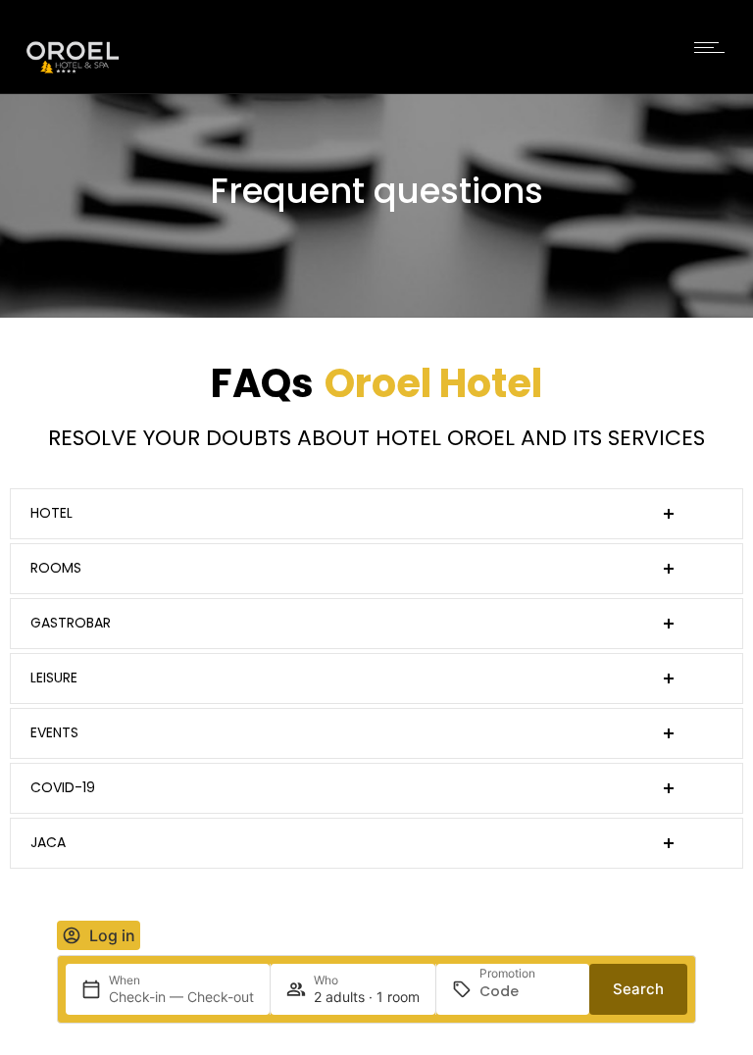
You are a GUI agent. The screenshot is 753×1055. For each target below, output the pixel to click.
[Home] (72, 73)
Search (638, 989)
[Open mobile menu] (713, 47)
